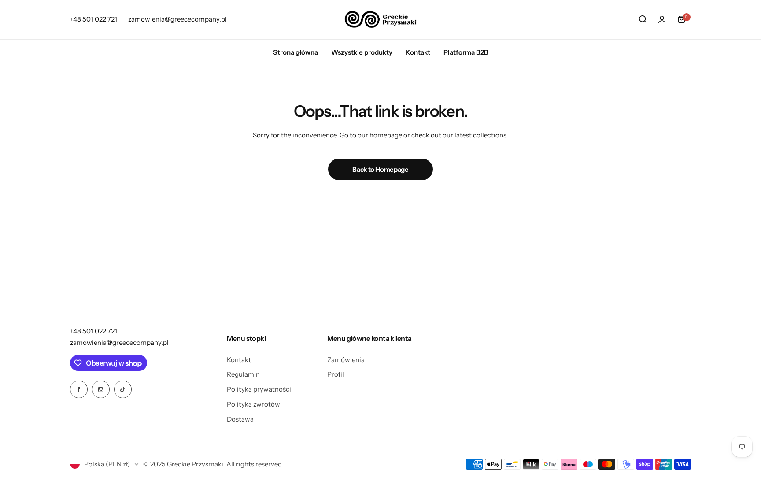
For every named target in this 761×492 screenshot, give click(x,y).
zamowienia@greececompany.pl (119, 342)
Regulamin (243, 374)
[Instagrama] (101, 389)
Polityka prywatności (259, 389)
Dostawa (240, 419)
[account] (662, 19)
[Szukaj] (642, 19)
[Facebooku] (79, 389)
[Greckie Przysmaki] (380, 19)
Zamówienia (346, 359)
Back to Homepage (380, 169)
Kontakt (239, 359)
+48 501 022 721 (93, 331)
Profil (335, 374)
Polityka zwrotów (253, 404)
